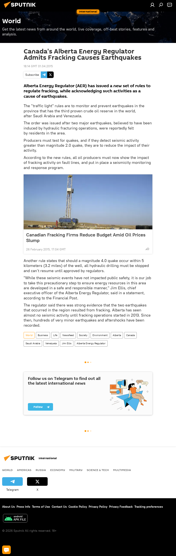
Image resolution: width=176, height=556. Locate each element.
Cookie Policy (77, 507)
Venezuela (51, 343)
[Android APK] (15, 519)
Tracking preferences (148, 507)
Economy (57, 470)
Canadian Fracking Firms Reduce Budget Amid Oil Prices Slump (86, 237)
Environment (100, 335)
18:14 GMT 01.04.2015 (38, 66)
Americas (24, 470)
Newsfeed (68, 335)
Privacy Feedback (121, 507)
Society (83, 335)
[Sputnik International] (21, 8)
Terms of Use (41, 507)
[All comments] (6, 549)
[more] (147, 249)
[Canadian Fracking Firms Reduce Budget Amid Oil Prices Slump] (88, 201)
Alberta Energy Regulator (91, 343)
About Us (8, 507)
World (29, 335)
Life (55, 335)
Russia (41, 470)
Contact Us (59, 507)
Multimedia (122, 470)
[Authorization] (152, 4)
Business (43, 335)
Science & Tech (98, 470)
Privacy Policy (98, 507)
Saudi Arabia (33, 343)
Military (75, 470)
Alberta (117, 335)
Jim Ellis (66, 343)
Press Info (23, 507)
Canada (130, 335)
